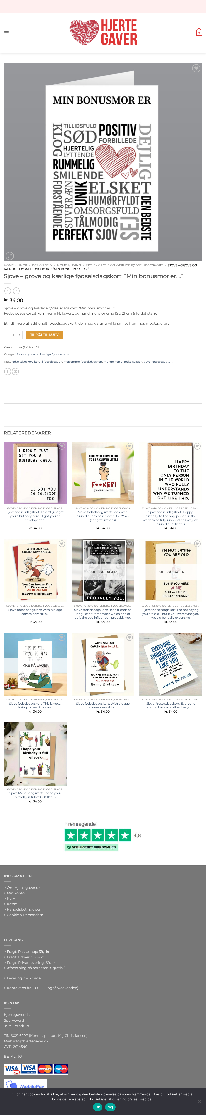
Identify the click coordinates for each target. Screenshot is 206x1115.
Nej (110, 1107)
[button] (6, 32)
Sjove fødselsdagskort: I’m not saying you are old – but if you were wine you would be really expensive (170, 614)
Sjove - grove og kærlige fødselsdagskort (124, 265)
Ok (97, 1107)
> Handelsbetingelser (22, 909)
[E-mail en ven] (15, 371)
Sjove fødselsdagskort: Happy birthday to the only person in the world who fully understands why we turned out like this (171, 518)
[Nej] (199, 1103)
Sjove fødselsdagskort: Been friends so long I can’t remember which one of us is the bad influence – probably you (103, 614)
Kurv (11, 898)
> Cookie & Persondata (23, 915)
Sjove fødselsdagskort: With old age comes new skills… (35, 612)
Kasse (12, 904)
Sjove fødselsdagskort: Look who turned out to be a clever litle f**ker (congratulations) (103, 516)
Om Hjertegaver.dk (23, 888)
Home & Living (69, 265)
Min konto (16, 893)
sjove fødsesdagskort (158, 361)
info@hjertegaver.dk (30, 1041)
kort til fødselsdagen (48, 361)
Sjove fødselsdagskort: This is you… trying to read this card (35, 705)
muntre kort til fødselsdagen (123, 361)
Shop (22, 265)
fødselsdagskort (22, 361)
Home (9, 265)
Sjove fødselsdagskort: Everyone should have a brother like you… (170, 705)
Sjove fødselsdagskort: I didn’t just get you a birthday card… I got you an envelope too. (35, 516)
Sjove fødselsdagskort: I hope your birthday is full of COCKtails (35, 795)
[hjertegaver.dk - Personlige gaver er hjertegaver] (103, 32)
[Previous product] (16, 290)
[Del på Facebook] (7, 371)
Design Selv (42, 265)
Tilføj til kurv (44, 335)
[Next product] (7, 290)
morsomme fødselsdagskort (82, 361)
